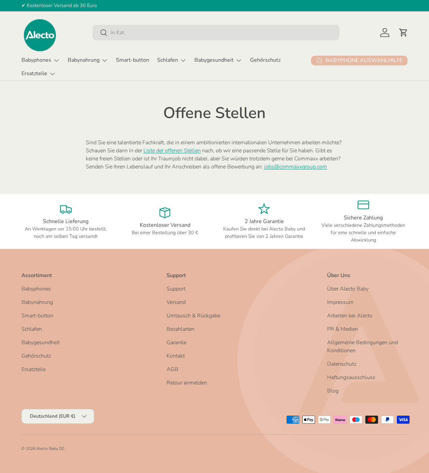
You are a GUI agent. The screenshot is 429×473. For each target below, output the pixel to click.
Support (176, 289)
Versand (176, 302)
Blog (333, 391)
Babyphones (36, 60)
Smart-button (132, 60)
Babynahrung (84, 60)
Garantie (176, 342)
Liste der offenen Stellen (172, 150)
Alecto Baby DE (50, 448)
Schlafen (167, 60)
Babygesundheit (214, 60)
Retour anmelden (187, 382)
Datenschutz (341, 364)
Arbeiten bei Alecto (349, 315)
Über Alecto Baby (348, 289)
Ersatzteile (34, 73)
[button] (403, 32)
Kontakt (176, 356)
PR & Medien (342, 329)
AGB (172, 369)
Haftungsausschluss (351, 377)
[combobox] (216, 32)
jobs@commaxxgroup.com (295, 166)
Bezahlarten (180, 329)
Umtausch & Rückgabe (193, 315)
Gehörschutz (265, 60)
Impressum (340, 302)
